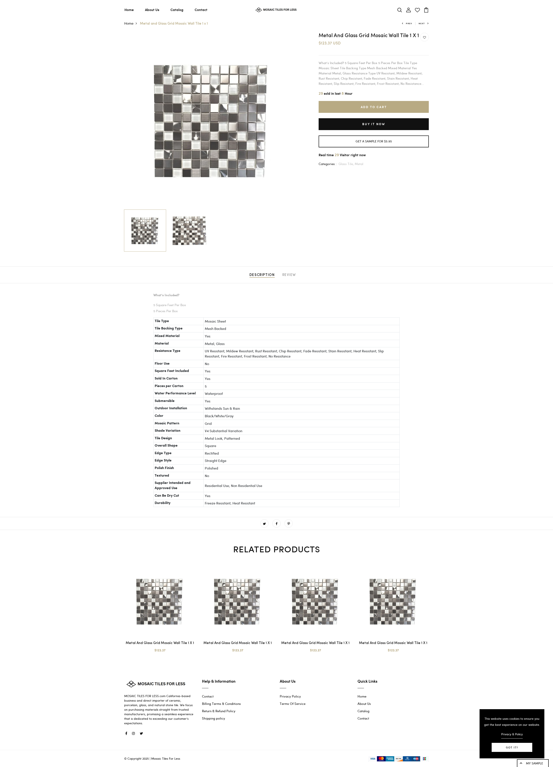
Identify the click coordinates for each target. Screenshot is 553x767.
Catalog (176, 9)
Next (422, 23)
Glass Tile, (346, 164)
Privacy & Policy (512, 734)
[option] (211, 120)
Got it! (512, 747)
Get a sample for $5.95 (374, 141)
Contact (201, 9)
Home (129, 9)
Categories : (328, 164)
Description (262, 275)
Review (289, 275)
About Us (152, 9)
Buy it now (373, 124)
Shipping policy (213, 718)
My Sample (534, 763)
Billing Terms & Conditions (221, 703)
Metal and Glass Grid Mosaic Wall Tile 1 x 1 (160, 643)
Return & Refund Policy (218, 711)
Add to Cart (374, 107)
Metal (359, 164)
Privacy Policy (290, 696)
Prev (409, 23)
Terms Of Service (292, 703)
